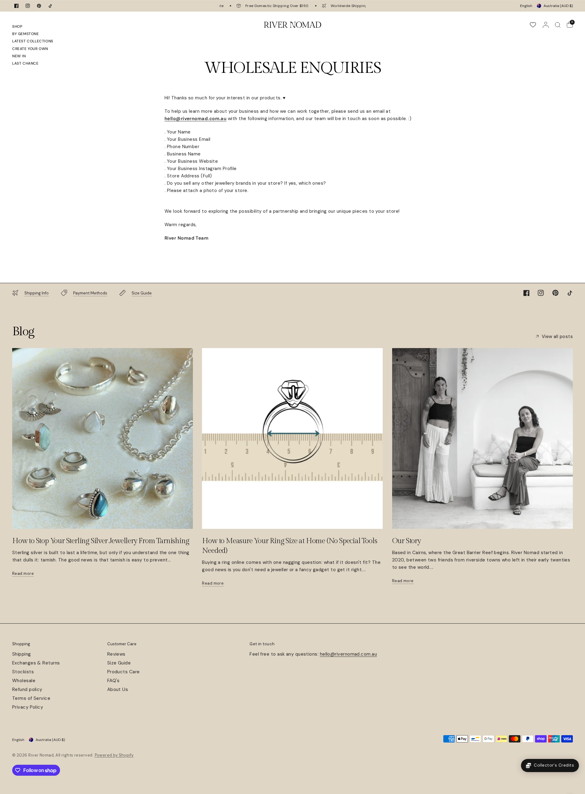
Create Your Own (30, 48)
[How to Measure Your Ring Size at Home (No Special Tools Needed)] (292, 438)
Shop (17, 26)
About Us (117, 689)
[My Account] (546, 25)
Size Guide (119, 663)
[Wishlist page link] (533, 25)
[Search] (558, 25)
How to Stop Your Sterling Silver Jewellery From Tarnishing (100, 541)
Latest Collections (32, 41)
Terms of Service (31, 698)
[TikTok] (50, 6)
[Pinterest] (39, 6)
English (526, 5)
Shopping (21, 644)
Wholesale (23, 681)
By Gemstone (25, 33)
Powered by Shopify (114, 755)
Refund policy (27, 689)
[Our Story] (482, 438)
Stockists (23, 672)
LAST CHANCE (25, 63)
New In (19, 56)
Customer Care (121, 644)
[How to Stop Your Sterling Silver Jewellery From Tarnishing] (102, 438)
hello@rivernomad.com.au (348, 654)
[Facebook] (16, 6)
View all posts (557, 336)
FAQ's (113, 681)
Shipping (21, 654)
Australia (558, 5)
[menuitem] (32, 27)
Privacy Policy (27, 707)
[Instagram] (28, 6)
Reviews (116, 654)
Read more (23, 573)
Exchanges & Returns (36, 663)
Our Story (406, 541)
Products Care (123, 672)
